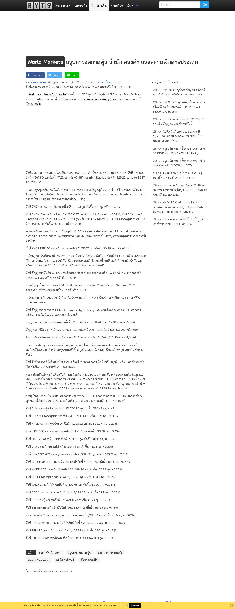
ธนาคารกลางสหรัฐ (97, 99)
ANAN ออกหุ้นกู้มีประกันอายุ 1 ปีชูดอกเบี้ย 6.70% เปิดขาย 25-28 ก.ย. (177, 175)
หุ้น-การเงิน (99, 5)
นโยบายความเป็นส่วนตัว (90, 605)
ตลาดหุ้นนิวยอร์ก (55, 94)
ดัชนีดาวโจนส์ (37, 94)
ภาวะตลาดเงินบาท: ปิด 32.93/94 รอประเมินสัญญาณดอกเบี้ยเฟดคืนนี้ (180, 121)
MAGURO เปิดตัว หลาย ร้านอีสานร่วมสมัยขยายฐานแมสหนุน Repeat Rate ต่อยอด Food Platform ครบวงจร (178, 207)
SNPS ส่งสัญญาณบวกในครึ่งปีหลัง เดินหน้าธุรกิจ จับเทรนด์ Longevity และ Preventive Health (179, 106)
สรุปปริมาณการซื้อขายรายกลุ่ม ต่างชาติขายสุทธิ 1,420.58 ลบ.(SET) (179, 163)
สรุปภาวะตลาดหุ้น (79, 552)
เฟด (113, 99)
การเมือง (117, 5)
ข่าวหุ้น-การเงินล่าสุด (164, 82)
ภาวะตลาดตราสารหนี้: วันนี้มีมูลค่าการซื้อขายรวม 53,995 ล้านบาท (178, 222)
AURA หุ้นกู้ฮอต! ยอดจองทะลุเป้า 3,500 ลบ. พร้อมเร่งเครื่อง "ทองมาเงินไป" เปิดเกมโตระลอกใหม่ (178, 136)
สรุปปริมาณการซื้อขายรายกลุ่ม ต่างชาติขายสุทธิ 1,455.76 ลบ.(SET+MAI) (179, 151)
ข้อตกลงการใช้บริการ (117, 605)
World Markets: (38, 560)
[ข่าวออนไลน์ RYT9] (38, 5)
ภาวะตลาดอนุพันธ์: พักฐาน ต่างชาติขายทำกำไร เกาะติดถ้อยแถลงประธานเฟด (179, 92)
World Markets (45, 61)
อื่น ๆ (130, 5)
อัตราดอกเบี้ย (33, 104)
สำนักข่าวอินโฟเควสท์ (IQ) (105, 82)
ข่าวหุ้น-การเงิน (36, 82)
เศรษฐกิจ (81, 5)
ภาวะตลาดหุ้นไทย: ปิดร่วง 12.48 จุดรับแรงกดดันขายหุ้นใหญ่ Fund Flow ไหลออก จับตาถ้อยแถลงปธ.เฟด (180, 189)
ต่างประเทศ (62, 5)
